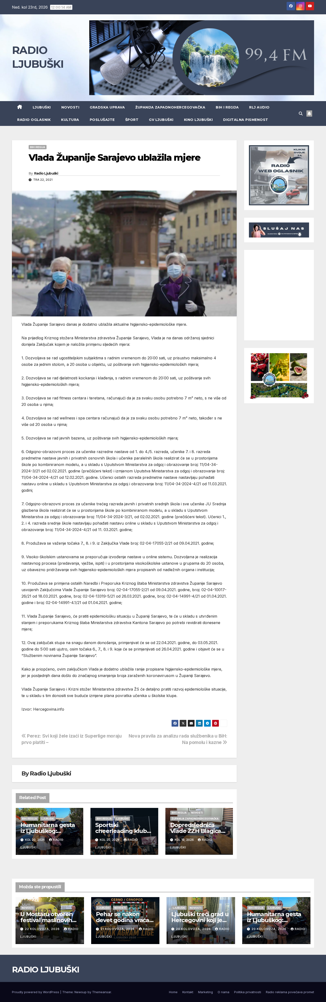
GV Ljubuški (161, 120)
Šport (132, 120)
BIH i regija (227, 107)
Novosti (70, 107)
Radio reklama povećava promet (290, 992)
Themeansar (101, 992)
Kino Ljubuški (198, 120)
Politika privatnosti (247, 992)
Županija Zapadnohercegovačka (170, 107)
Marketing (205, 992)
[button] (301, 113)
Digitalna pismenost (245, 120)
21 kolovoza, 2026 (118, 929)
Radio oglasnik (34, 120)
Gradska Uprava (107, 107)
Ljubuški (42, 107)
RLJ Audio (259, 107)
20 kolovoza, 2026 (194, 929)
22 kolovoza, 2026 (43, 929)
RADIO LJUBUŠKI (45, 970)
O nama (223, 992)
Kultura (70, 120)
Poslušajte (102, 120)
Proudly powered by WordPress (36, 992)
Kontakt (187, 992)
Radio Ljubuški (46, 173)
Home (173, 992)
